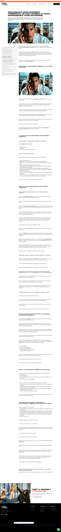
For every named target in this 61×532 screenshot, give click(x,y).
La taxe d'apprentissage (53, 510)
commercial (46, 335)
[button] (58, 529)
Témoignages (42, 511)
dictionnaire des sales (39, 179)
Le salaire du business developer (24, 423)
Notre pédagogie (42, 507)
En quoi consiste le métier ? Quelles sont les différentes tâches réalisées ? (9, 59)
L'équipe (41, 510)
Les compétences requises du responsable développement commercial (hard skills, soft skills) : (9, 74)
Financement (32, 510)
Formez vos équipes (53, 507)
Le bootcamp (32, 507)
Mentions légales (38, 525)
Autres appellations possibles (7, 53)
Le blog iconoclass (11, 8)
